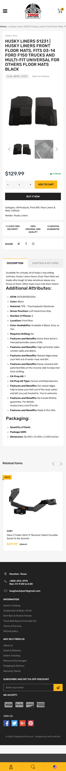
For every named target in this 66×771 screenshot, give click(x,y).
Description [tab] (15, 263)
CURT (10, 531)
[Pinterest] (31, 723)
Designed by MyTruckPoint (47, 736)
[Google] (33, 244)
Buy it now (33, 196)
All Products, (23, 207)
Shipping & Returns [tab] (45, 263)
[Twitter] (19, 244)
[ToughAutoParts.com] (33, 11)
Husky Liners (11, 35)
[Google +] (23, 723)
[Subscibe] (58, 687)
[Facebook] (26, 244)
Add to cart (46, 184)
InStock (15, 210)
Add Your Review (40, 76)
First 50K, (35, 207)
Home (3, 26)
